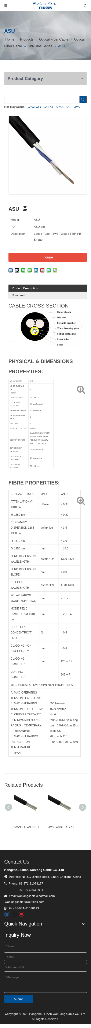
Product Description (25, 288)
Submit (18, 999)
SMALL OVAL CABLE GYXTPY (28, 827)
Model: (15, 219)
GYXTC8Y (34, 106)
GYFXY (49, 106)
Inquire (48, 257)
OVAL (77, 106)
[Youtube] (21, 914)
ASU (69, 106)
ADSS (59, 106)
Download (18, 295)
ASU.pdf (39, 226)
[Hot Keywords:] (83, 99)
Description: (18, 233)
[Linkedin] (7, 914)
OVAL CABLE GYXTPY (62, 827)
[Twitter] (14, 914)
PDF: (14, 226)
